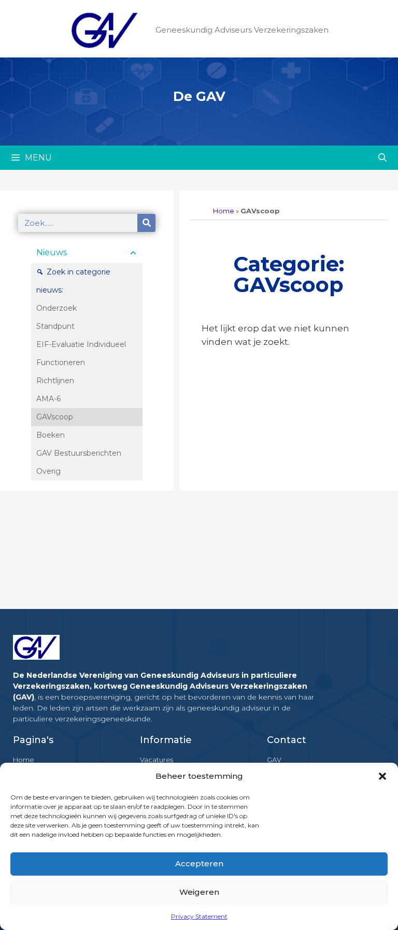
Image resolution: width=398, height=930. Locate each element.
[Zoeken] (146, 223)
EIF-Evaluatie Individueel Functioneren (81, 353)
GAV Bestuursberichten (78, 453)
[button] (382, 776)
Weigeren (199, 892)
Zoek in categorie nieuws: (73, 281)
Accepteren (199, 863)
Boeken (50, 435)
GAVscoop (54, 417)
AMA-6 (48, 398)
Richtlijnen (55, 380)
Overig (48, 471)
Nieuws (51, 252)
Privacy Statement (199, 916)
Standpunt (55, 326)
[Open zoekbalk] (382, 158)
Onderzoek (56, 308)
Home (223, 211)
